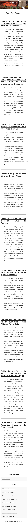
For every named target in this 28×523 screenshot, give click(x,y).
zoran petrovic (14, 399)
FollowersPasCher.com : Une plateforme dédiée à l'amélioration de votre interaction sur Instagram (13, 80)
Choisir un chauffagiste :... (8, 495)
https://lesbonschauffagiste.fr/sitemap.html (15, 161)
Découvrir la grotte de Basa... (9, 506)
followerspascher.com (10, 105)
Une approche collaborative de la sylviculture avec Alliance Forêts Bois (13, 322)
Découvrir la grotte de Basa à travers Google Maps (13, 175)
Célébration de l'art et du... (8, 489)
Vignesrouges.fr (12, 521)
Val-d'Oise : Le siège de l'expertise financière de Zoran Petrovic (13, 425)
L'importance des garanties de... (10, 499)
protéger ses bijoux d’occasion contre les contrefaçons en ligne (13, 307)
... (4, 67)
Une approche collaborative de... (10, 502)
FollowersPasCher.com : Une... (9, 513)
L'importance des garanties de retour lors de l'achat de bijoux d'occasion (13, 272)
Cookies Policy (19, 521)
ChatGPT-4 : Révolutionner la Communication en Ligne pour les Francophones (13, 23)
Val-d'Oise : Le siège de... (8, 492)
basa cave (17, 209)
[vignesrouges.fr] (14, 4)
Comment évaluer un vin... (8, 516)
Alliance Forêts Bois (9, 336)
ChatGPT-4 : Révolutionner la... (9, 509)
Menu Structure (6, 479)
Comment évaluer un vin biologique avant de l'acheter (13, 221)
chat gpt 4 (19, 65)
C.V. (5, 466)
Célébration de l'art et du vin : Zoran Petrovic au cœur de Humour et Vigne (13, 373)
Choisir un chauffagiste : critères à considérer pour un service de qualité (13, 126)
